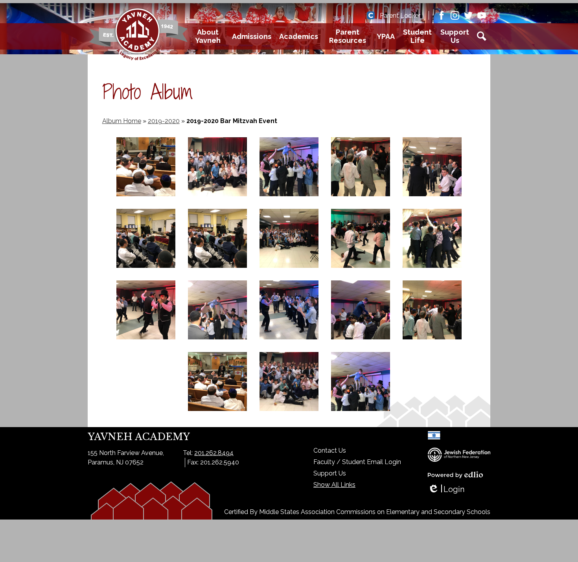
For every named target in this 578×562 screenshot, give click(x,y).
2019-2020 (164, 121)
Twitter (468, 15)
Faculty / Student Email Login (357, 462)
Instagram (455, 15)
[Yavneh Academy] (138, 36)
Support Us (329, 473)
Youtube (481, 15)
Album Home (121, 121)
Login (446, 489)
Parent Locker (400, 15)
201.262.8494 (214, 453)
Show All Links (334, 484)
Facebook (441, 15)
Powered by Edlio (455, 475)
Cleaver (370, 15)
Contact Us (329, 450)
